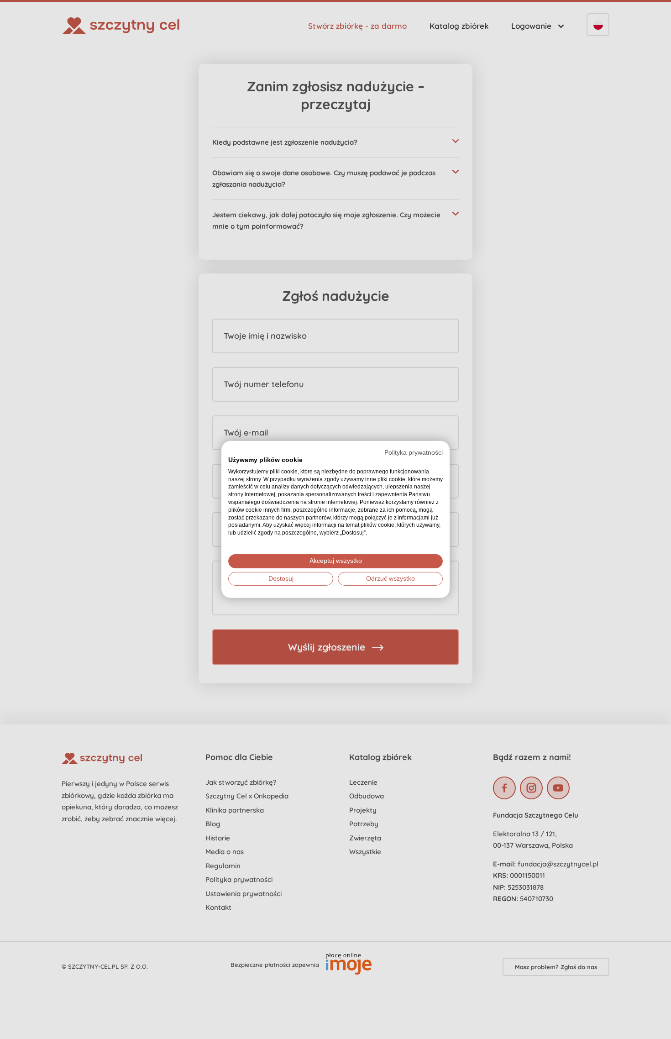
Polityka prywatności (413, 452)
